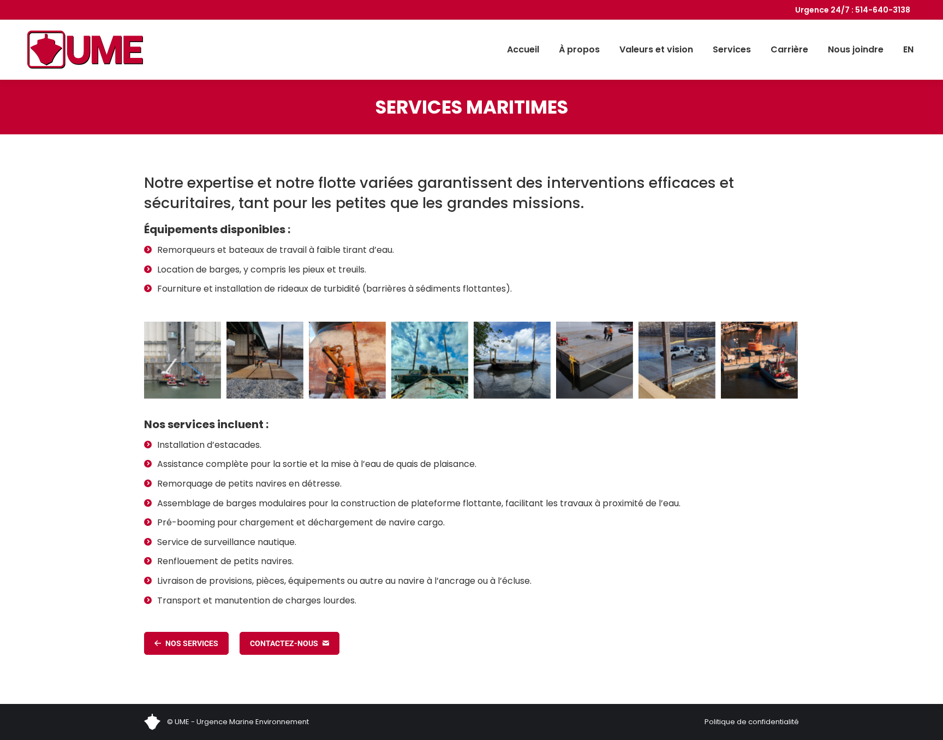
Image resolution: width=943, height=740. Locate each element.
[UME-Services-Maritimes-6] (759, 360)
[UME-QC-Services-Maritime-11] (429, 360)
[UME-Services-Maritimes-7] (676, 360)
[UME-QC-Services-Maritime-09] (347, 360)
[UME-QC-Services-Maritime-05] (182, 360)
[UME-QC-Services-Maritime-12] (512, 360)
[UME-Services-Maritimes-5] (594, 360)
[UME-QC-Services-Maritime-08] (264, 360)
